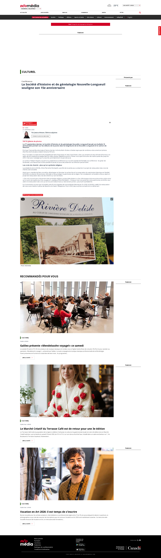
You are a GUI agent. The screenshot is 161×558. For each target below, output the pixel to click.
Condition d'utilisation (41, 549)
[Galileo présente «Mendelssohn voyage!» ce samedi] (67, 308)
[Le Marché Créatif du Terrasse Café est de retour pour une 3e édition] (67, 391)
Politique (61, 17)
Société (53, 17)
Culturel (99, 17)
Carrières (37, 543)
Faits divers (90, 17)
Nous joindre (38, 539)
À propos (37, 541)
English (130, 17)
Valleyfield (120, 17)
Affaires (69, 17)
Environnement (109, 17)
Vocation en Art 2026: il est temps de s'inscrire (48, 511)
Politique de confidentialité (43, 547)
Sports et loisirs (79, 17)
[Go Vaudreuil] (26, 545)
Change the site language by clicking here (81, 24)
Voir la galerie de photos (32, 141)
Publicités (37, 545)
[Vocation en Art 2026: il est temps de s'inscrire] (67, 474)
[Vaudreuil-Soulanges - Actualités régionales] (29, 5)
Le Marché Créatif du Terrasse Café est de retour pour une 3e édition (62, 428)
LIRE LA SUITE (26, 357)
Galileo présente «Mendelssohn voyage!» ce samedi (52, 345)
